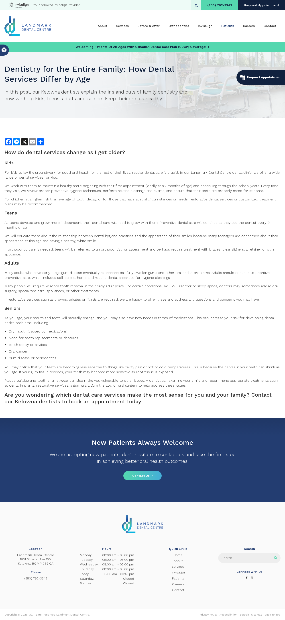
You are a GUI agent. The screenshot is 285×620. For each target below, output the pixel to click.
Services (122, 26)
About (102, 26)
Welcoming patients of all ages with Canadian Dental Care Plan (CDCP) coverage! (141, 47)
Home (178, 555)
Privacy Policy (208, 614)
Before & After (149, 26)
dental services (45, 152)
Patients (227, 26)
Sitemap (256, 614)
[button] (260, 77)
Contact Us (141, 475)
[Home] (27, 26)
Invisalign (205, 26)
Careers (249, 26)
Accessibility (228, 614)
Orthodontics (179, 26)
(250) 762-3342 (219, 5)
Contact (270, 26)
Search (244, 614)
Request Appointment (261, 5)
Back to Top (273, 614)
